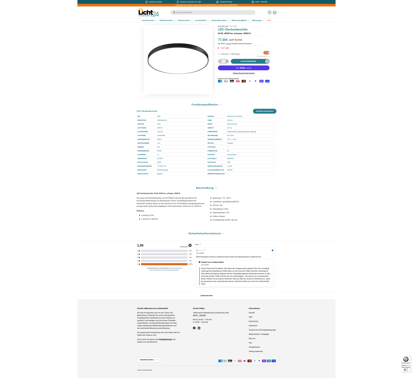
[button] (274, 12)
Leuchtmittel (200, 20)
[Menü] (409, 356)
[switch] (406, 370)
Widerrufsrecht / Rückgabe (259, 334)
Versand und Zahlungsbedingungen (262, 330)
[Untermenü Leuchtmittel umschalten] (207, 20)
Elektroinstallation (239, 20)
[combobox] (213, 12)
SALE (269, 20)
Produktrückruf (254, 347)
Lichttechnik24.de (147, 370)
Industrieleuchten (219, 20)
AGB (250, 317)
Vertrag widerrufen (256, 351)
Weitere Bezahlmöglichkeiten (244, 73)
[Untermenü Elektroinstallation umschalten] (248, 20)
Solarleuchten (184, 20)
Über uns (252, 338)
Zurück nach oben (206, 295)
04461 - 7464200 (199, 315)
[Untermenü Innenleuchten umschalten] (156, 20)
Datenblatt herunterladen (264, 111)
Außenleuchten (166, 20)
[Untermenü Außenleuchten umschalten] (174, 20)
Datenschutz (253, 321)
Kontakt (252, 313)
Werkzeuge (257, 20)
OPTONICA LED (223, 26)
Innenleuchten (148, 20)
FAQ (250, 343)
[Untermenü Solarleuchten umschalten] (191, 20)
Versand (228, 43)
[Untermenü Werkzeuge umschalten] (263, 20)
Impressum (253, 326)
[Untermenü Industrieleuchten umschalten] (228, 20)
